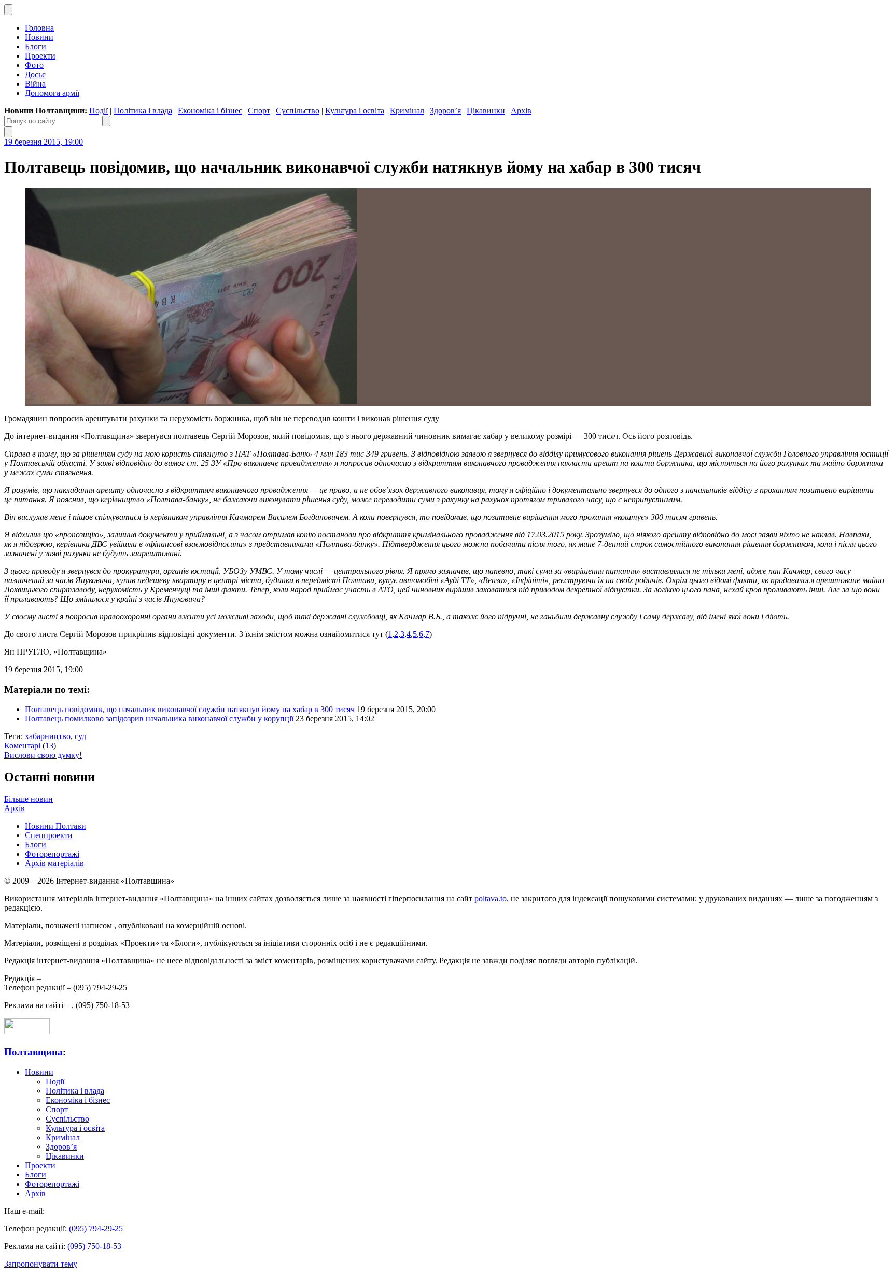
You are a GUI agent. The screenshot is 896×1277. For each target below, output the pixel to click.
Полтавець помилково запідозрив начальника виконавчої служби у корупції (159, 718)
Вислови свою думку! (43, 754)
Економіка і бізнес (210, 110)
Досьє (35, 74)
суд (80, 736)
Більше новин (28, 798)
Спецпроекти (49, 835)
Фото (34, 65)
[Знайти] (106, 121)
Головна (39, 27)
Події (98, 110)
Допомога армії (52, 93)
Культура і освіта (354, 110)
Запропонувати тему (40, 1263)
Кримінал (407, 110)
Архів (521, 110)
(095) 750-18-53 (94, 1246)
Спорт (259, 110)
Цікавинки (486, 110)
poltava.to (490, 898)
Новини (39, 37)
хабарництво (48, 736)
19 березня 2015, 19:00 (43, 141)
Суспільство (297, 110)
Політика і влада (143, 110)
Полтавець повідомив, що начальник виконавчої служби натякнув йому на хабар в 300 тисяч (190, 709)
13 (49, 745)
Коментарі (22, 745)
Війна (35, 83)
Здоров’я (445, 110)
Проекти (40, 55)
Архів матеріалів (54, 863)
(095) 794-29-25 (96, 1228)
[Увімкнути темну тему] (8, 9)
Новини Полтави (55, 825)
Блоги (35, 46)
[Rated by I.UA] (27, 1031)
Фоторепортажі (52, 853)
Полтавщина (33, 1051)
